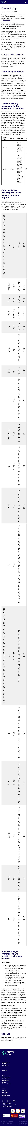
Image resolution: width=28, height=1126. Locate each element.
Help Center (5, 1092)
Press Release (5, 1080)
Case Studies (5, 1078)
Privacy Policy (7, 20)
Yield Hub (4, 1063)
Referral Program (6, 1095)
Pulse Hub (4, 1070)
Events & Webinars (6, 1083)
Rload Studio (23, 1124)
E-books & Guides (6, 1077)
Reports (4, 1082)
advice (15, 65)
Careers (4, 1090)
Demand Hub (5, 1065)
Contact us (4, 1093)
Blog (3, 1075)
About (3, 1088)
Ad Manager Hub (6, 1062)
